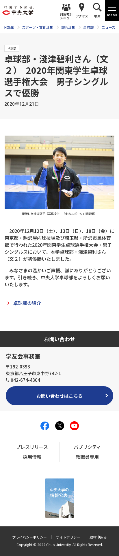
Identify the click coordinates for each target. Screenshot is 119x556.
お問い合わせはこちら (59, 395)
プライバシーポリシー (29, 537)
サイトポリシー (68, 537)
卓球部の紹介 (27, 302)
